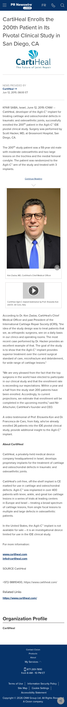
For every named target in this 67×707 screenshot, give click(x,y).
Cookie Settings (40, 688)
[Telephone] (53, 5)
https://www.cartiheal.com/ (20, 598)
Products (33, 653)
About (33, 657)
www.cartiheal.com (15, 554)
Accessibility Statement (33, 692)
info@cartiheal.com (15, 559)
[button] (33, 59)
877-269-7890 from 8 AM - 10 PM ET (33, 671)
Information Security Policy (42, 684)
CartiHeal (9, 628)
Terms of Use (15, 684)
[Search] (62, 5)
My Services (32, 662)
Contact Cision (33, 649)
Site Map (22, 688)
